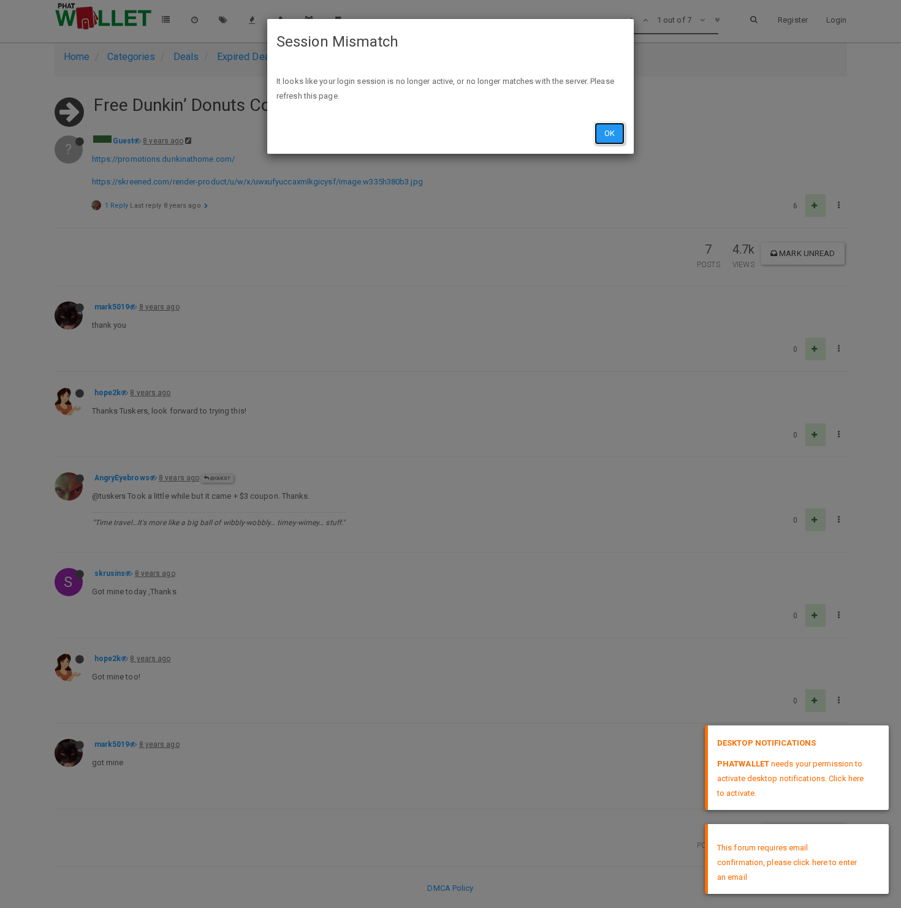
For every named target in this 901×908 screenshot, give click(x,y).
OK (609, 133)
